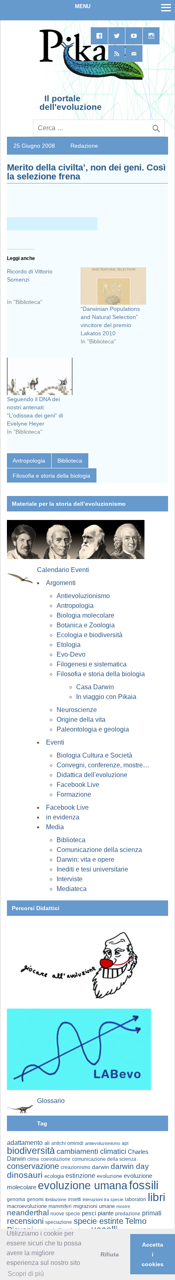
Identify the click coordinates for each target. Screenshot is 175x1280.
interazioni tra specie (103, 1199)
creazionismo (75, 1167)
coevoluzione (55, 1159)
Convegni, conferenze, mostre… (103, 765)
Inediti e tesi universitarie (92, 869)
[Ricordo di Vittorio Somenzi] (44, 289)
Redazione (84, 145)
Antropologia (29, 460)
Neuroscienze (77, 709)
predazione (127, 1213)
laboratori (135, 1199)
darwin (100, 1167)
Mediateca (72, 888)
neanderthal (28, 1212)
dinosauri (25, 1175)
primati (152, 1213)
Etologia (69, 644)
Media (55, 826)
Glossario (51, 1100)
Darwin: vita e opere (85, 859)
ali (47, 1143)
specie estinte (98, 1221)
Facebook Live (78, 784)
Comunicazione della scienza (99, 849)
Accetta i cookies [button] (153, 1254)
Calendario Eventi (63, 569)
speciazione (58, 1222)
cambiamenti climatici (91, 1151)
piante (106, 1213)
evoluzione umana (82, 1186)
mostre (123, 1206)
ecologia (54, 1176)
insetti (74, 1199)
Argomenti (61, 582)
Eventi (55, 742)
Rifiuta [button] (110, 1254)
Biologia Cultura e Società (94, 755)
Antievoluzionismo (83, 595)
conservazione (33, 1166)
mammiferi (60, 1206)
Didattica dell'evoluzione (92, 774)
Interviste (70, 879)
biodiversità (31, 1150)
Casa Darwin (95, 687)
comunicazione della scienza (104, 1159)
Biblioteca (69, 460)
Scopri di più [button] (26, 1273)
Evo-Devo (71, 654)
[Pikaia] (90, 79)
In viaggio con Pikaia (106, 696)
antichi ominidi (67, 1143)
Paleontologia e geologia (93, 729)
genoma (16, 1199)
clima (33, 1159)
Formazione (74, 794)
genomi (35, 1199)
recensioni (25, 1221)
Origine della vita (81, 719)
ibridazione (55, 1199)
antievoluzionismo (102, 1143)
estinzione (80, 1175)
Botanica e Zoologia (86, 625)
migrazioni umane (94, 1206)
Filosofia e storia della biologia (51, 475)
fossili (143, 1185)
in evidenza (62, 817)
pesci (89, 1213)
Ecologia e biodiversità (89, 634)
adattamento (25, 1142)
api (125, 1143)
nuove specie (65, 1213)
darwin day (130, 1166)
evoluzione (109, 1176)
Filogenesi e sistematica (92, 664)
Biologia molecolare (85, 615)
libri (156, 1197)
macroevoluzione (27, 1206)
